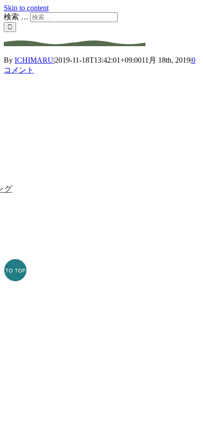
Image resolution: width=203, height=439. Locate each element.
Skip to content (26, 8)
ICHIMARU (34, 60)
